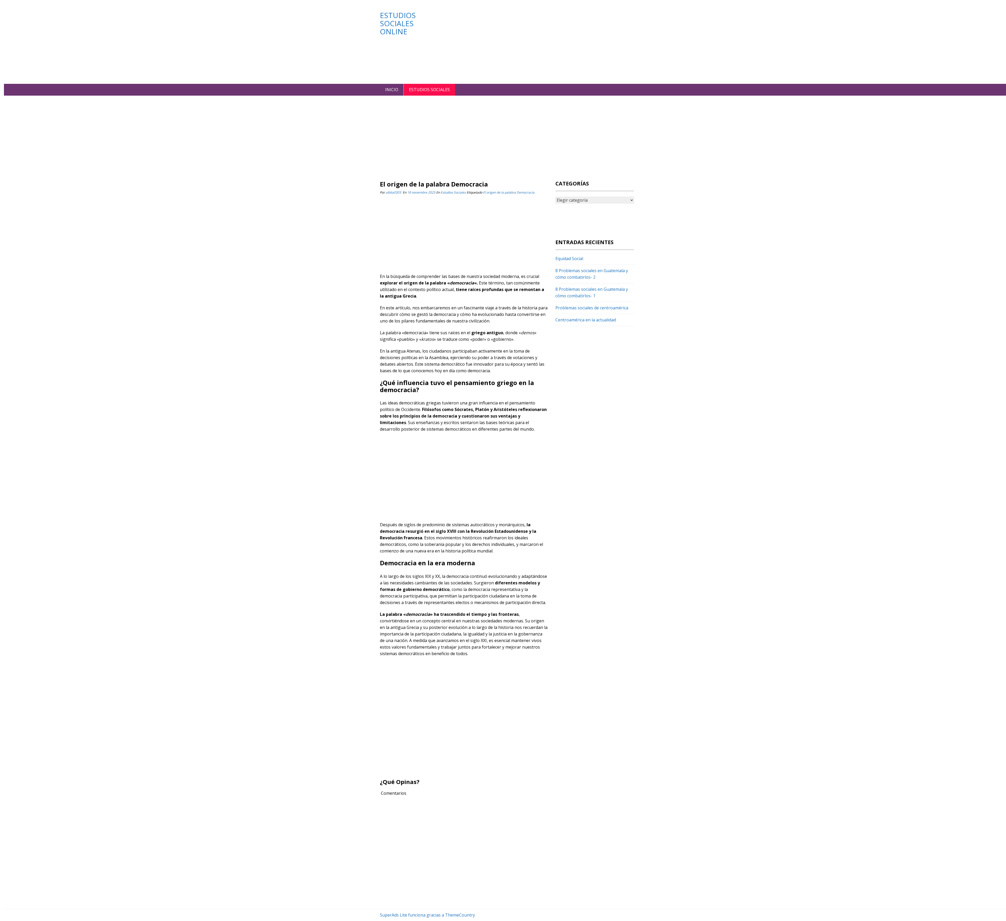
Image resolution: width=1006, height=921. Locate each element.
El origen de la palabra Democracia (508, 192)
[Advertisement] (537, 42)
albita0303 (393, 192)
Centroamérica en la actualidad (585, 320)
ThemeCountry (460, 915)
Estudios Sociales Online (398, 23)
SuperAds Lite (393, 915)
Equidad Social (569, 258)
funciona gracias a (426, 915)
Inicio (391, 89)
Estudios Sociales (429, 89)
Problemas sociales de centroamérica (591, 308)
